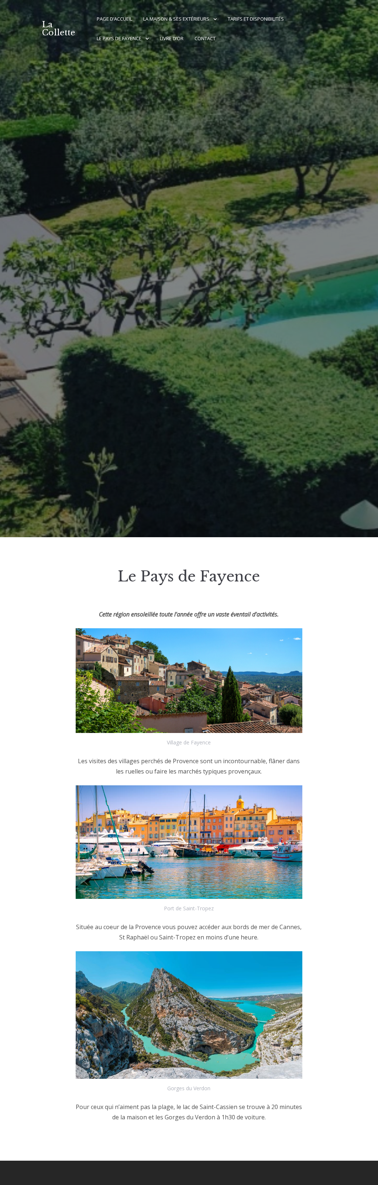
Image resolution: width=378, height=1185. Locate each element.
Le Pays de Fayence (119, 38)
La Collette (58, 29)
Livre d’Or (171, 38)
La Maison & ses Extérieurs (176, 18)
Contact (205, 38)
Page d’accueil (114, 18)
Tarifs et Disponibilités (256, 18)
